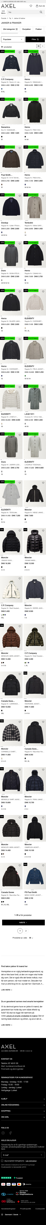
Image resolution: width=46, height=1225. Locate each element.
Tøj (10, 18)
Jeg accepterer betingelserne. (14, 1161)
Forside (3, 18)
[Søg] (41, 12)
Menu (3, 13)
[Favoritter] (30, 6)
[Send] (41, 1155)
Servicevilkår (17, 1167)
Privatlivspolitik (6, 1167)
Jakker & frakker (19, 18)
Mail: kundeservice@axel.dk (13, 1066)
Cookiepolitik (40, 1209)
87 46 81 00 (13, 1063)
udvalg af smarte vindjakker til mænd (21, 1016)
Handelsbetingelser (8, 1209)
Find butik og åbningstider (12, 1069)
